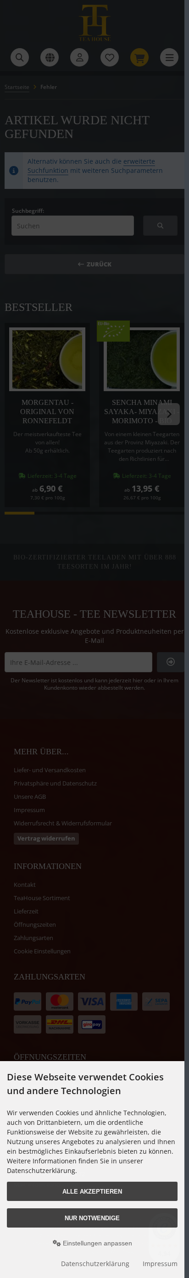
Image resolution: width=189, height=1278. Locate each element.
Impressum (160, 1263)
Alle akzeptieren (92, 1191)
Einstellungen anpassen (96, 1243)
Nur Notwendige (92, 1218)
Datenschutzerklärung (95, 1263)
